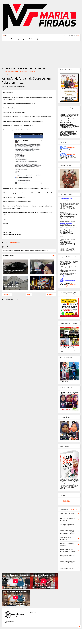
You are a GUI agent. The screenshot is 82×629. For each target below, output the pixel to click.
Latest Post (10, 75)
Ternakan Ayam (52, 39)
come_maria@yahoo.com (66, 286)
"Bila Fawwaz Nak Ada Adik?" (39, 270)
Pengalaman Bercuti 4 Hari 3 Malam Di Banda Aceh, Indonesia (15, 285)
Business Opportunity (18, 39)
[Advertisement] (41, 54)
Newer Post (7, 294)
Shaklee (30, 39)
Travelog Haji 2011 (67, 501)
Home (6, 39)
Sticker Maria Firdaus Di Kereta (13, 270)
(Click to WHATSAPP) (70, 154)
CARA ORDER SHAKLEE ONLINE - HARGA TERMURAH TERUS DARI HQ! (20, 71)
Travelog (40, 39)
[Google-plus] (69, 35)
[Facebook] (72, 35)
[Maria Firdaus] (41, 32)
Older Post (51, 294)
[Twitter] (66, 35)
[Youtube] (64, 35)
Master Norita (66, 500)
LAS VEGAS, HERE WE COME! (39, 286)
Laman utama (33, 612)
